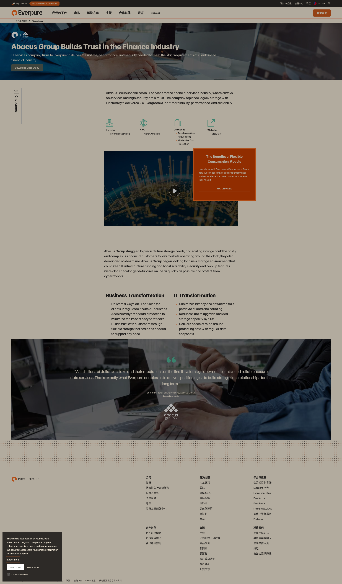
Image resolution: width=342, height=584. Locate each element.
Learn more (13, 559)
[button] (18, 574)
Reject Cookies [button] (33, 567)
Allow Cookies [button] (15, 567)
